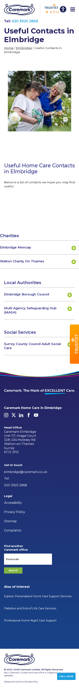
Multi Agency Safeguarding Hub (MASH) (30, 310)
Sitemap (10, 521)
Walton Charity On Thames (22, 261)
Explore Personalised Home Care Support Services (38, 596)
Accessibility (13, 503)
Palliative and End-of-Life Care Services (30, 608)
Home (8, 48)
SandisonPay (31, 681)
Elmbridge (24, 48)
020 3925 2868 (25, 21)
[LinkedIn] (21, 415)
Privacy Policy (14, 512)
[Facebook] (28, 415)
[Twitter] (14, 415)
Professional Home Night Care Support (30, 620)
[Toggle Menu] (72, 9)
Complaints (12, 530)
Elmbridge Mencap (15, 247)
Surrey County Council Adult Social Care (32, 346)
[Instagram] (6, 415)
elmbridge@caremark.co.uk (25, 472)
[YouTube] (36, 415)
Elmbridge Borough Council (26, 294)
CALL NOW (66, 676)
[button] (74, 344)
